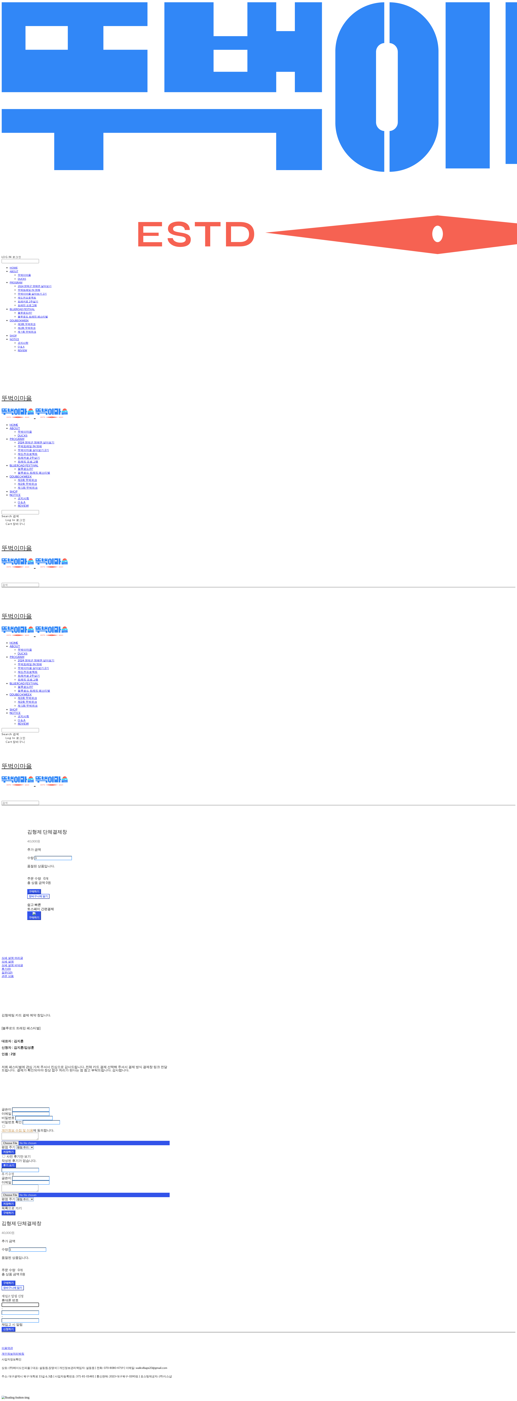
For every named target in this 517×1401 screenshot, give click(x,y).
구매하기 (8, 1212)
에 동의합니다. (28, 1130)
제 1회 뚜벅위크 (27, 332)
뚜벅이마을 (24, 275)
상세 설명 (8, 961)
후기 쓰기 (8, 1165)
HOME (14, 267)
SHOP (13, 335)
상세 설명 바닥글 (12, 965)
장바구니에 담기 (12, 1287)
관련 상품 (8, 976)
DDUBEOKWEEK (19, 320)
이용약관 (7, 1348)
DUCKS (22, 279)
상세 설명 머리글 (12, 958)
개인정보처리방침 (13, 1353)
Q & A (21, 346)
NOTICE (14, 339)
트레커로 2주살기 (28, 301)
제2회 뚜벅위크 (27, 328)
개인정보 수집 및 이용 (17, 1130)
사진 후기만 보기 (18, 1156)
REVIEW (22, 350)
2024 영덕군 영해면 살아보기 (34, 286)
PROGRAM (16, 282)
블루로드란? (25, 313)
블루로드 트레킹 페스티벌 (33, 316)
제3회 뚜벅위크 (27, 324)
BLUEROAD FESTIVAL (22, 309)
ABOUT (14, 271)
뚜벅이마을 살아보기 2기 (32, 294)
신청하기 (8, 1329)
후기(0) (6, 968)
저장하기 (8, 1151)
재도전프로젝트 (27, 297)
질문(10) (7, 972)
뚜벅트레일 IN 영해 (29, 290)
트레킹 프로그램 (27, 305)
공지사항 (23, 343)
